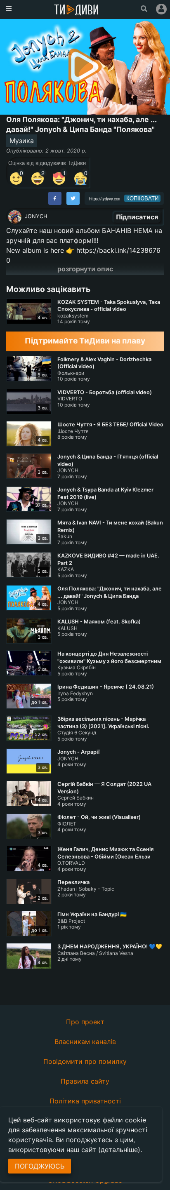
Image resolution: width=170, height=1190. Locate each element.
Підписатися (137, 217)
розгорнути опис (85, 269)
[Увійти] (161, 9)
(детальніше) (119, 1149)
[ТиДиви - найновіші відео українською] (76, 10)
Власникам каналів (85, 1041)
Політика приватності (85, 1101)
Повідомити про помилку (85, 1061)
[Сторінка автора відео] (14, 216)
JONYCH (36, 216)
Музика (21, 140)
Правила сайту (85, 1081)
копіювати (142, 198)
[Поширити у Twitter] (73, 198)
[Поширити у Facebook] (54, 198)
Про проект (85, 1022)
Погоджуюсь (39, 1166)
